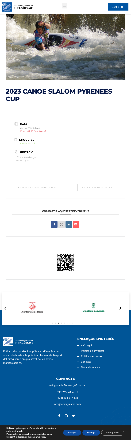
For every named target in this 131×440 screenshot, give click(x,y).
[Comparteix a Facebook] (54, 224)
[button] (64, 5)
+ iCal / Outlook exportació (97, 187)
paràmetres (39, 437)
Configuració (112, 432)
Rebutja (91, 432)
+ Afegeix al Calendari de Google (37, 187)
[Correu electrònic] (76, 224)
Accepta (72, 432)
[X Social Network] (61, 224)
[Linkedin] (69, 224)
